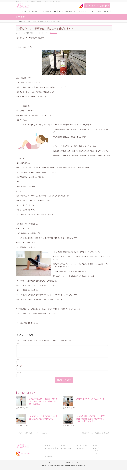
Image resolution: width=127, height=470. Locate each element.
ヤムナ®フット (83, 445)
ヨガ (96, 445)
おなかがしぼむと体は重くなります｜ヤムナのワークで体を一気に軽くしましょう (43, 401)
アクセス (81, 448)
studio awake (61, 463)
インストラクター (68, 448)
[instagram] (81, 6)
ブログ (51, 33)
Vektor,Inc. (74, 465)
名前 (18, 359)
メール (19, 366)
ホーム (49, 445)
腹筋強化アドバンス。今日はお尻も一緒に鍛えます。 (97, 433)
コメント (19, 343)
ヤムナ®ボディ (67, 445)
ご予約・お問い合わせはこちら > (97, 6)
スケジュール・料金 (52, 448)
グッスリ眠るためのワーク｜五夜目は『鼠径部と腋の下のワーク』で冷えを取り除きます (90, 418)
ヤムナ (55, 33)
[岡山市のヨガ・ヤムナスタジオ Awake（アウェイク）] (23, 6)
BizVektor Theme (63, 465)
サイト (18, 372)
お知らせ (49, 456)
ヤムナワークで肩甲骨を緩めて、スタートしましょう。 (32, 433)
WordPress (53, 465)
